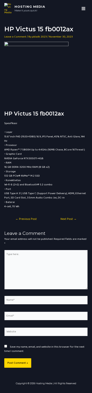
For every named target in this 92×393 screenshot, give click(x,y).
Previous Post (26, 219)
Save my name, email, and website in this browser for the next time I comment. (44, 349)
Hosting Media (30, 7)
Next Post (69, 219)
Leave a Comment (15, 36)
